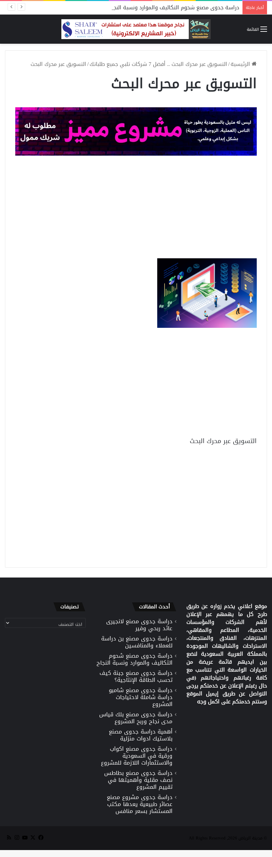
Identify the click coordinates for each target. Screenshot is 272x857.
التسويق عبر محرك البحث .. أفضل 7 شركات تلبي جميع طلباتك (158, 64)
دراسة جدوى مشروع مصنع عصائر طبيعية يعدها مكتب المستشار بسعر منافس (139, 804)
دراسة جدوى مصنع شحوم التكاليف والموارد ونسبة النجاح (173, 7)
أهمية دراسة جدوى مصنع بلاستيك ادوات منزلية (140, 735)
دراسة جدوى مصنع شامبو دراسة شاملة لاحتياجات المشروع (140, 697)
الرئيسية (241, 64)
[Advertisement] (136, 208)
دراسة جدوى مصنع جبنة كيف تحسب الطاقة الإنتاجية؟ (136, 676)
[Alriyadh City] (136, 29)
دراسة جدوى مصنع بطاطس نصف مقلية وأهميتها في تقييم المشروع (138, 780)
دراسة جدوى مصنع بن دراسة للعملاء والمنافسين (136, 642)
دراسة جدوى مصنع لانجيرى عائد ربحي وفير (139, 624)
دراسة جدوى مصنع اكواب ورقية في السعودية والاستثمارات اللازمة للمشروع (136, 755)
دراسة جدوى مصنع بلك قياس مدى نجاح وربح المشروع (135, 718)
